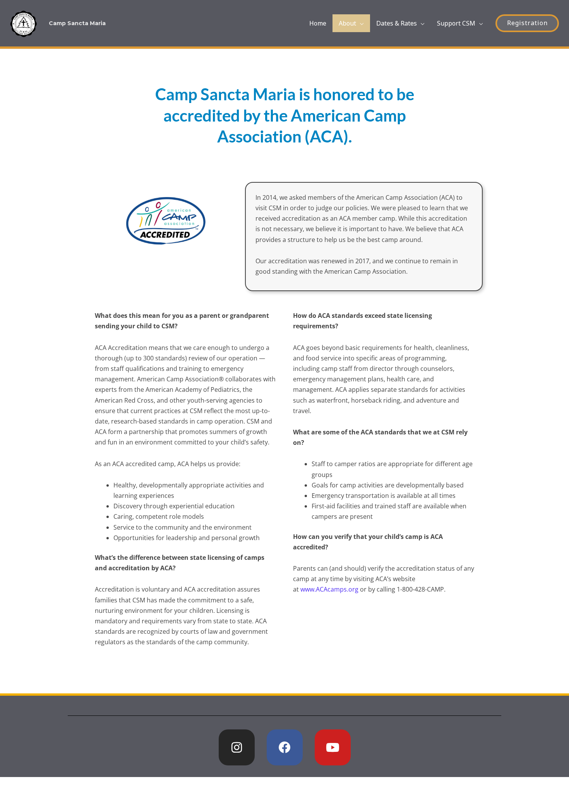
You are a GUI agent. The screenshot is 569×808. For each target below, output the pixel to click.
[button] (527, 23)
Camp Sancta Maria (77, 23)
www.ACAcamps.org (329, 589)
